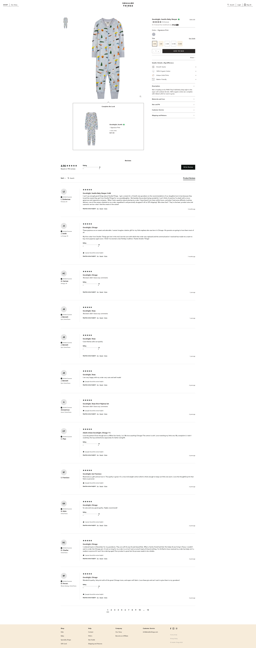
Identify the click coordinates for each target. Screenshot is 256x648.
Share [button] (105, 208)
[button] (107, 610)
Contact (90, 632)
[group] (71, 166)
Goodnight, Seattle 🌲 (117, 124)
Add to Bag (179, 51)
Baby (62, 636)
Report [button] (101, 208)
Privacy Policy (174, 638)
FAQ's (90, 636)
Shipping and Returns (95, 644)
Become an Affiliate (122, 636)
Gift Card (64, 644)
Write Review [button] (188, 167)
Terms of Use (173, 634)
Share (192, 57)
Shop (5, 5)
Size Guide (192, 38)
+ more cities (113, 130)
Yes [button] (98, 208)
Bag (249, 5)
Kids (62, 632)
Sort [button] (62, 178)
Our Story (14, 5)
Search (232, 5)
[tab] (189, 178)
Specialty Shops (66, 640)
